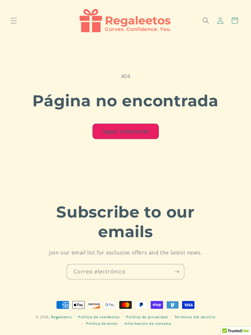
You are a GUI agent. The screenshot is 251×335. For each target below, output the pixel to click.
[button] (14, 20)
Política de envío (102, 323)
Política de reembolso (99, 316)
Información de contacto (148, 323)
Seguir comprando (125, 131)
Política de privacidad (147, 316)
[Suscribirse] (177, 271)
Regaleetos (61, 316)
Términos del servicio (195, 316)
